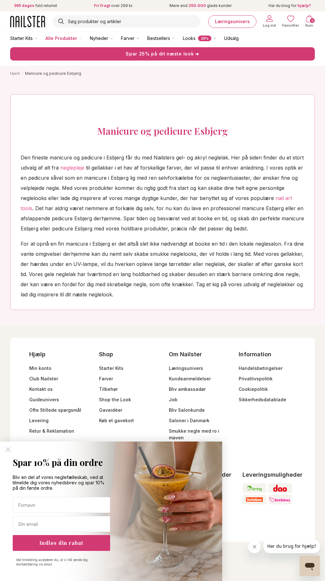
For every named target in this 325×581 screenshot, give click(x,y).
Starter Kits (21, 38)
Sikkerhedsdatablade (262, 399)
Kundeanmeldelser (190, 378)
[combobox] (127, 21)
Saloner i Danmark (189, 420)
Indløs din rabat (61, 542)
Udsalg (231, 38)
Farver (128, 38)
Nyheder (99, 38)
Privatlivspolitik (256, 378)
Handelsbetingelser (260, 368)
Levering (39, 420)
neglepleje (71, 168)
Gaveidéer (110, 410)
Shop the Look (115, 399)
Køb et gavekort (116, 420)
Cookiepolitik (253, 389)
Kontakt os (41, 389)
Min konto (40, 368)
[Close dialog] (8, 449)
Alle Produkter (61, 38)
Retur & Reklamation (51, 431)
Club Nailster (43, 378)
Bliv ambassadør (187, 389)
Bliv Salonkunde (187, 410)
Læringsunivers (232, 21)
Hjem (15, 73)
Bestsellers (158, 38)
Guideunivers (44, 399)
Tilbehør (108, 389)
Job (173, 399)
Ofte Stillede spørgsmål (55, 410)
